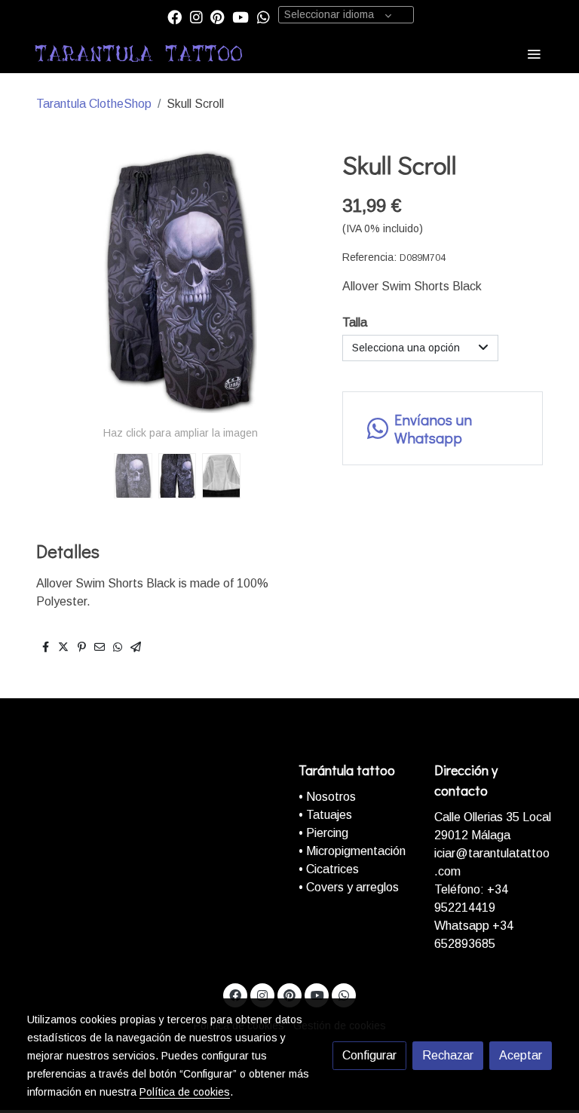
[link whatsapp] (263, 16)
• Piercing (323, 832)
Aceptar (520, 1055)
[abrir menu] (534, 53)
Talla (354, 322)
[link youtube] (240, 16)
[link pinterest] (217, 16)
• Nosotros (327, 796)
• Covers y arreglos (349, 887)
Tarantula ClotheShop (94, 103)
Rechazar (447, 1055)
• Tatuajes (325, 814)
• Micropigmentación (352, 851)
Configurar (369, 1055)
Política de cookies (184, 1092)
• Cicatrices (329, 869)
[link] (138, 53)
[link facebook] (174, 16)
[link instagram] (196, 16)
